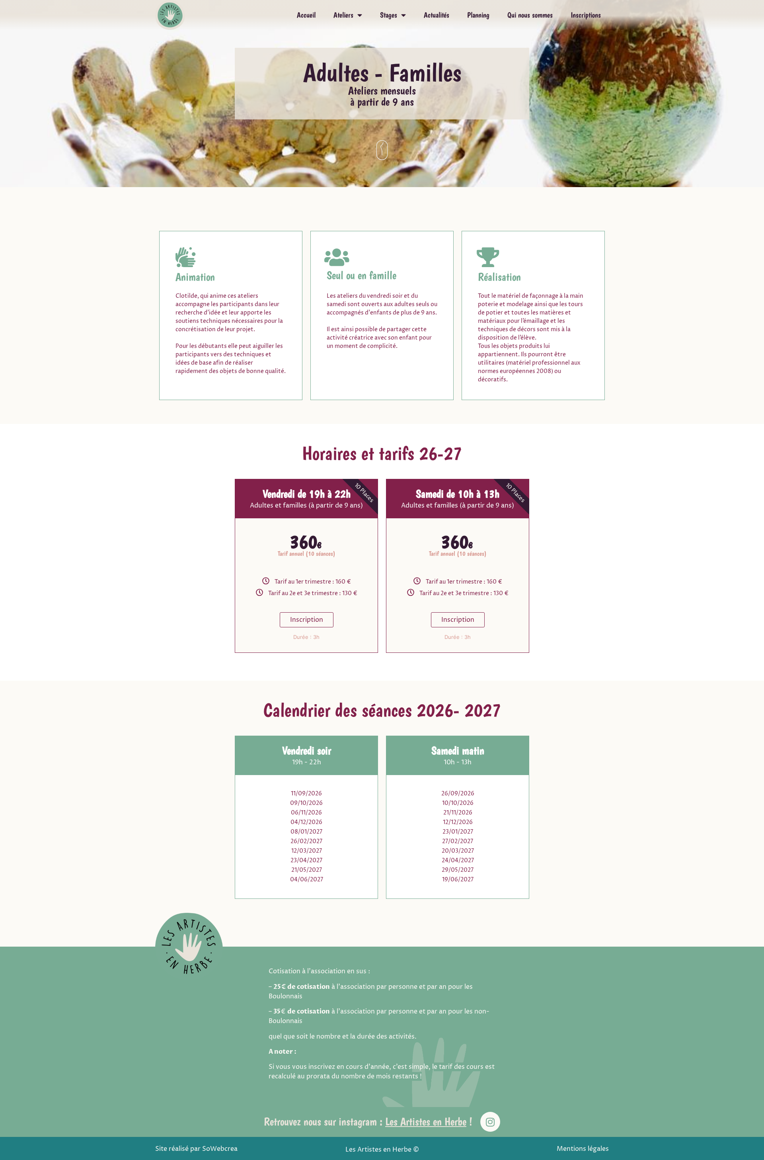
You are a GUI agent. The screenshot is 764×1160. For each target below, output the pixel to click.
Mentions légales (583, 1148)
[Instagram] (490, 1122)
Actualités (436, 15)
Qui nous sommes (530, 15)
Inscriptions (586, 15)
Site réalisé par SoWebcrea (196, 1148)
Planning (478, 15)
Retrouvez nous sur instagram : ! (368, 1121)
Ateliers (343, 15)
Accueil (306, 15)
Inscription (306, 619)
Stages (388, 15)
